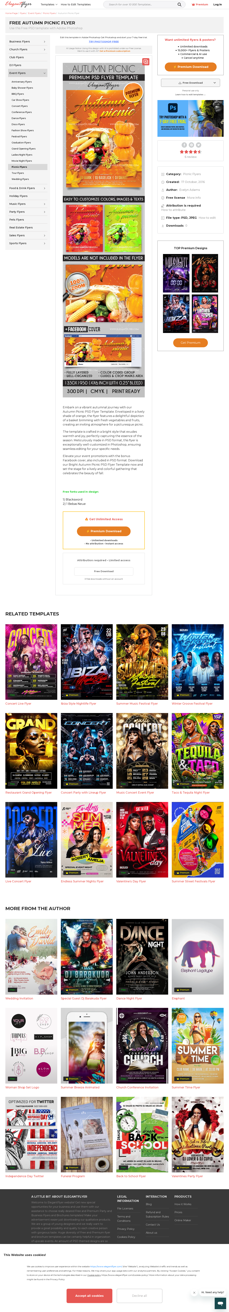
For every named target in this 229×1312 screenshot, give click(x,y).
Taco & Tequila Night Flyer (191, 792)
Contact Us (153, 1224)
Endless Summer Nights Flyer (82, 881)
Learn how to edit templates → (190, 94)
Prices (178, 1212)
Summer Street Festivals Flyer (193, 881)
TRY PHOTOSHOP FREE (104, 41)
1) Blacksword (72, 499)
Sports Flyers (17, 243)
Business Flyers (19, 41)
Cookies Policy (126, 1237)
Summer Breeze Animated (80, 1087)
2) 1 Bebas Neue (74, 504)
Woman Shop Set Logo (22, 1087)
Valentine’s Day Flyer (131, 881)
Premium (202, 4)
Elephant (178, 998)
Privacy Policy (126, 1229)
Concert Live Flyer (18, 703)
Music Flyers (17, 204)
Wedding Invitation (19, 998)
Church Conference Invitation (137, 1087)
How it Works (182, 1204)
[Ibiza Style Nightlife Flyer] (176, 313)
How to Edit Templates (76, 4)
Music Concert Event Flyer (135, 792)
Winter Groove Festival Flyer (192, 703)
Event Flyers (17, 73)
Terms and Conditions (123, 1218)
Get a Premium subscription (114, 51)
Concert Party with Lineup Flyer (83, 792)
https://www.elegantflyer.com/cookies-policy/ (124, 1275)
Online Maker (182, 1220)
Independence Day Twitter (24, 1176)
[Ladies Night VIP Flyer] (205, 313)
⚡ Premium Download (103, 531)
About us (151, 1232)
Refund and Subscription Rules (157, 1214)
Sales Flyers (17, 235)
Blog (149, 1204)
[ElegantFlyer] (18, 4)
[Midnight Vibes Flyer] (176, 273)
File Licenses (125, 1208)
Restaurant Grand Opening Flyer (28, 792)
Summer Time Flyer (186, 1087)
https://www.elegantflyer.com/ (106, 1266)
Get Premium (190, 342)
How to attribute (173, 210)
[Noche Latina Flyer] (205, 273)
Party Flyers (17, 211)
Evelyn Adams (189, 190)
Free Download (104, 571)
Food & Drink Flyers (22, 188)
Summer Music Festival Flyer (137, 703)
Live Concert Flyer (18, 881)
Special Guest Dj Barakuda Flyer (84, 998)
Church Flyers (18, 49)
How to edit (207, 217)
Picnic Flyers (192, 174)
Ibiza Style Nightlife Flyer (78, 703)
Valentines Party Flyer (187, 1176)
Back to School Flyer (131, 1176)
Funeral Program (73, 1176)
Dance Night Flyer (129, 998)
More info (194, 197)
